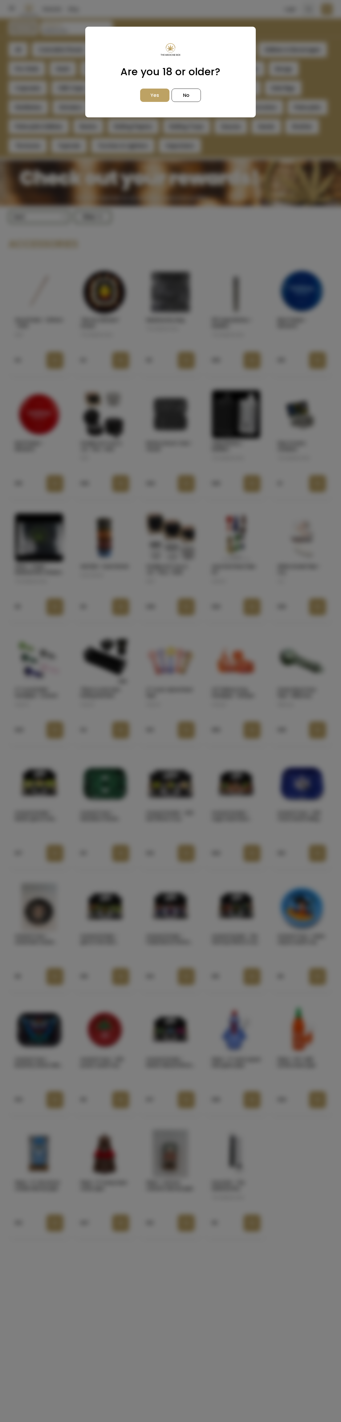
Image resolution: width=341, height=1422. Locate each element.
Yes (155, 95)
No (186, 95)
